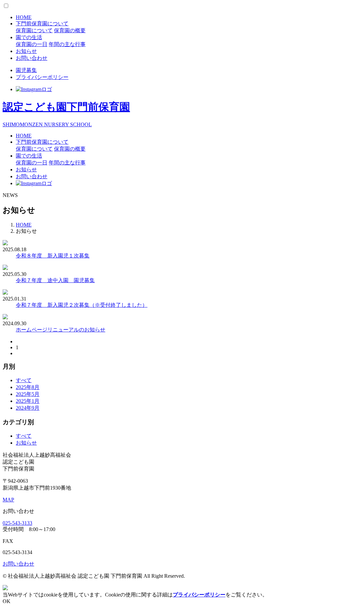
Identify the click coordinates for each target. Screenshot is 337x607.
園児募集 (26, 70)
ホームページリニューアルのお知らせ (60, 329)
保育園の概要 (70, 30)
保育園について (34, 30)
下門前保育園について (42, 23)
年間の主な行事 (67, 44)
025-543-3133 (17, 523)
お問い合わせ (31, 58)
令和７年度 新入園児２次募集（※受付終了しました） (81, 305)
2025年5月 (27, 394)
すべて (24, 380)
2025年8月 (27, 387)
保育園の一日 (31, 44)
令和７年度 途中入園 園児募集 (55, 280)
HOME (24, 17)
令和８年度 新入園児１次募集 (53, 255)
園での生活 (29, 37)
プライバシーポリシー (42, 77)
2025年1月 (27, 401)
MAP (8, 499)
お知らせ (26, 51)
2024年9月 (27, 408)
